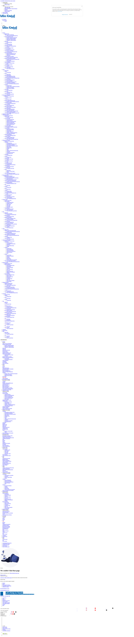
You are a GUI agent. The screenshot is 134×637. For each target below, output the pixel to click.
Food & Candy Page (8, 200)
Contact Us (4, 597)
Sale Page (6, 302)
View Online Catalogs (6, 602)
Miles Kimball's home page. (14, 573)
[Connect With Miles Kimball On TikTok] (15, 612)
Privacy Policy (5, 627)
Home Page (6, 70)
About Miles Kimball (6, 603)
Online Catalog (7, 4)
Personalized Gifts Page (8, 175)
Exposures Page (7, 294)
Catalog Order (5, 2)
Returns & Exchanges (8, 10)
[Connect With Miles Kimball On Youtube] (95, 608)
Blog (3, 605)
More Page (6, 332)
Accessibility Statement (4, 0)
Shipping (6, 9)
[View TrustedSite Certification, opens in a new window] (5, 634)
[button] (70, 14)
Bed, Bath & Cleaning (6, 584)
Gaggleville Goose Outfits (7, 585)
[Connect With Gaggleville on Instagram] (86, 610)
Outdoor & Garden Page (9, 115)
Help (3, 5)
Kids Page (6, 212)
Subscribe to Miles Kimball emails (6, 577)
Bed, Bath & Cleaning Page (9, 95)
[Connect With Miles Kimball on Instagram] (86, 608)
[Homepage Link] (7, 17)
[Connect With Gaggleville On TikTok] (106, 610)
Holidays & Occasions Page (9, 141)
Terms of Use (5, 626)
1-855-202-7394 (7, 7)
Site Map (4, 629)
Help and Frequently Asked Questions (11, 8)
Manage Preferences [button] (65, 14)
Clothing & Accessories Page (9, 240)
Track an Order (7, 11)
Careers (4, 604)
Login (6, 21)
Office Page (7, 229)
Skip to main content (11, 0)
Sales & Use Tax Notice (6, 628)
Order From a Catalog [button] (8, 3)
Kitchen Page (7, 33)
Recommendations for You (4, 588)
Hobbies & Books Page (8, 283)
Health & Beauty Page (8, 263)
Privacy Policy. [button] (60, 11)
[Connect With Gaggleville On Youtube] (95, 610)
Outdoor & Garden (6, 586)
